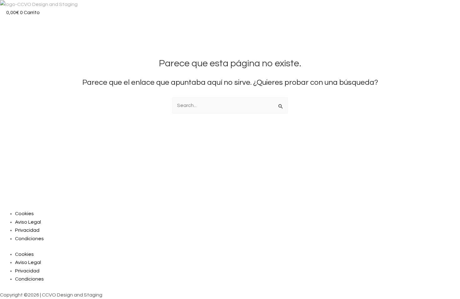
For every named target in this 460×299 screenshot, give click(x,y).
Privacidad (27, 230)
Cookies (24, 213)
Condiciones (29, 238)
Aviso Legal (28, 222)
